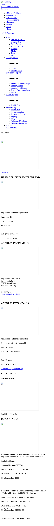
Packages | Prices (18, 114)
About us (4, 9)
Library (14, 92)
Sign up (14, 116)
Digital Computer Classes (21, 90)
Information (15, 110)
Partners (14, 49)
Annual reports (17, 46)
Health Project (16, 105)
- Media (9, 24)
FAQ (13, 55)
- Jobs (8, 27)
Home (3, 7)
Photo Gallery (16, 70)
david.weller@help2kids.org (12, 294)
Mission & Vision (18, 40)
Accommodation (17, 112)
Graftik (11, 509)
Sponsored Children (19, 88)
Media (13, 51)
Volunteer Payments (19, 123)
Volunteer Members (19, 121)
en (4, 4)
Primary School (17, 86)
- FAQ (8, 29)
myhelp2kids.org (7, 33)
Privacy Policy (8, 512)
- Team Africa (11, 18)
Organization (16, 42)
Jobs (13, 53)
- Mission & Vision (13, 13)
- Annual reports (12, 20)
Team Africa (16, 44)
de (2, 4)
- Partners (10, 22)
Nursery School (17, 68)
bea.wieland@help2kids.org (12, 369)
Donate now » (11, 128)
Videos (9, 7)
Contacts (15, 7)
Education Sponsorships (20, 83)
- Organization (11, 15)
